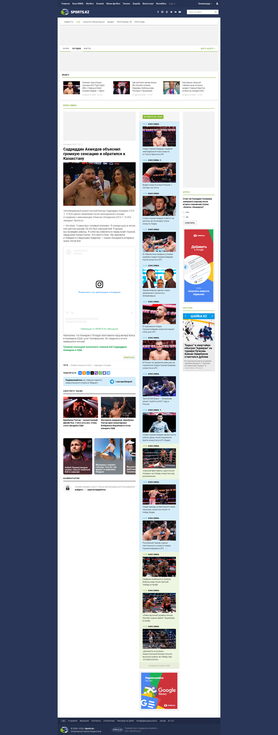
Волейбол (161, 3)
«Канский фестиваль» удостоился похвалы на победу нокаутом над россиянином (158, 473)
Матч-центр (207, 49)
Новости (68, 22)
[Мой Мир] (87, 373)
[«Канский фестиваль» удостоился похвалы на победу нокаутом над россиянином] (159, 458)
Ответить (190, 223)
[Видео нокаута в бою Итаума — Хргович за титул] (159, 173)
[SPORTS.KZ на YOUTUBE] (180, 12)
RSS (172, 721)
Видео (111, 22)
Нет (187, 212)
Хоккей (100, 3)
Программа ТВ (124, 22)
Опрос (186, 192)
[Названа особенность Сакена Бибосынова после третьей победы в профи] (159, 567)
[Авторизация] (215, 3)
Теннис (126, 3)
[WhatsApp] (100, 373)
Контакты (96, 721)
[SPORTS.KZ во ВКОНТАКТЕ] (175, 12)
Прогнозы (140, 22)
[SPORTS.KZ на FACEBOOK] (158, 12)
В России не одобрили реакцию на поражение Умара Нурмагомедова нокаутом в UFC (159, 365)
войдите (79, 490)
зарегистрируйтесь (96, 490)
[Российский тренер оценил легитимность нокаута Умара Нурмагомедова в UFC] (159, 531)
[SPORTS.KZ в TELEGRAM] (171, 12)
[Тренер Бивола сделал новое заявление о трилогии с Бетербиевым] (159, 278)
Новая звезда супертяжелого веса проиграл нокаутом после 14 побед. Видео (159, 509)
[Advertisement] (139, 36)
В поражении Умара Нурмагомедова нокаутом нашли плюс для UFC (158, 329)
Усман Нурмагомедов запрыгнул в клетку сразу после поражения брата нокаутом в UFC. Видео (159, 437)
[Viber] (96, 373)
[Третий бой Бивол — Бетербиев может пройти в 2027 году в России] (159, 386)
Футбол (90, 3)
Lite (78, 22)
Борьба (136, 3)
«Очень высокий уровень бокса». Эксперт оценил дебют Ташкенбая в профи (159, 618)
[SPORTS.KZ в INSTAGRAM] (162, 12)
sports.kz (129, 358)
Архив (163, 721)
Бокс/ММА (77, 3)
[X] (91, 373)
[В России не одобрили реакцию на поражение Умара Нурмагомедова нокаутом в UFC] (159, 350)
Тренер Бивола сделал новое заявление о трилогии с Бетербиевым (156, 293)
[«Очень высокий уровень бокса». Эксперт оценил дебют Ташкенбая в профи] (159, 603)
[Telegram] (108, 373)
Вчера (66, 49)
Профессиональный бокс (81, 365)
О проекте (72, 721)
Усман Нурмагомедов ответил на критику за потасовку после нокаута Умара (158, 221)
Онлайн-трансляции (94, 22)
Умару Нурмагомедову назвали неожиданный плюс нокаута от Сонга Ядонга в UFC (158, 151)
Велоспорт (148, 3)
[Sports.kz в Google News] (159, 708)
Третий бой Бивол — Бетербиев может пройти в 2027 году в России (157, 401)
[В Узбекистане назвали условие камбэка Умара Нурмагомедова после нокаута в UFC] (159, 242)
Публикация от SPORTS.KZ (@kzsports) (99, 329)
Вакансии (84, 721)
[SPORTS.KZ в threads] (167, 12)
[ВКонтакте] (79, 373)
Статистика (109, 721)
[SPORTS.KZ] (199, 265)
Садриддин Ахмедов (102, 365)
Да (187, 217)
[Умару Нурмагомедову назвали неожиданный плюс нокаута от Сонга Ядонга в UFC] (159, 136)
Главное (65, 3)
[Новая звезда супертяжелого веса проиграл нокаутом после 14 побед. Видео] (159, 494)
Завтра (87, 49)
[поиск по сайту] (215, 12)
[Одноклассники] (83, 373)
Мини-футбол (113, 3)
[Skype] (104, 373)
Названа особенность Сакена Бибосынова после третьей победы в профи (157, 582)
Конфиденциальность (146, 721)
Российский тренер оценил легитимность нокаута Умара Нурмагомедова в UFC (157, 546)
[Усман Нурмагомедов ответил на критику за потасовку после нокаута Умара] (159, 206)
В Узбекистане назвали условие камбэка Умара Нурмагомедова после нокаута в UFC (158, 257)
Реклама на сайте (125, 721)
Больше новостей (159, 666)
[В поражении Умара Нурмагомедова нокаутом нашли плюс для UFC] (159, 314)
